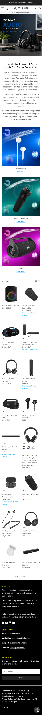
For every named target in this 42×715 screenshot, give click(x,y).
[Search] (7, 8)
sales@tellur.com (15, 633)
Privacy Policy (23, 691)
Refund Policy (27, 693)
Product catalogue (9, 702)
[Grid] (36, 281)
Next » (25, 576)
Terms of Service (8, 691)
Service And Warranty (10, 693)
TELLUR (12, 708)
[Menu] (2, 8)
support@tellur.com (18, 643)
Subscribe (21, 678)
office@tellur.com (17, 647)
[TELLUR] (21, 8)
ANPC (35, 699)
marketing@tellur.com (21, 638)
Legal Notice (22, 696)
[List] (39, 281)
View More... (21, 172)
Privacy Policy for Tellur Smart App (16, 699)
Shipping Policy (8, 696)
